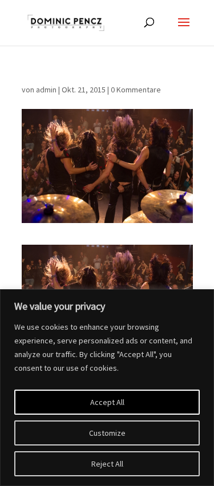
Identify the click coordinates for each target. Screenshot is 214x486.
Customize (107, 433)
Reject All (107, 464)
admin (46, 89)
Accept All (107, 402)
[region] (107, 387)
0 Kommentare (136, 89)
